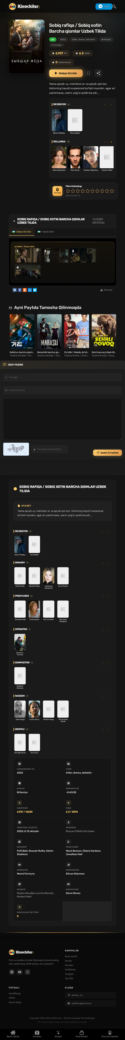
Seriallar (37, 1036)
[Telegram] (12, 972)
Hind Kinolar (82, 1036)
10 (112, 190)
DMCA (12, 998)
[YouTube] (20, 972)
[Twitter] (35, 290)
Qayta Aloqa (15, 1002)
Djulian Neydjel (26, 893)
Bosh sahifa (13, 1036)
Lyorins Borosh (44, 893)
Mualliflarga (15, 993)
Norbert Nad (24, 896)
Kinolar (58, 1036)
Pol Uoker (89, 831)
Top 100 (69, 978)
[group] (22, 335)
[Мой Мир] (30, 290)
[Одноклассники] (25, 290)
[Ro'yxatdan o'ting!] (88, 73)
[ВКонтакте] (15, 290)
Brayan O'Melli (74, 831)
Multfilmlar (70, 969)
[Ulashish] (98, 73)
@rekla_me (77, 995)
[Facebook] (20, 290)
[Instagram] (27, 972)
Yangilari (69, 974)
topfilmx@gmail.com (81, 1003)
